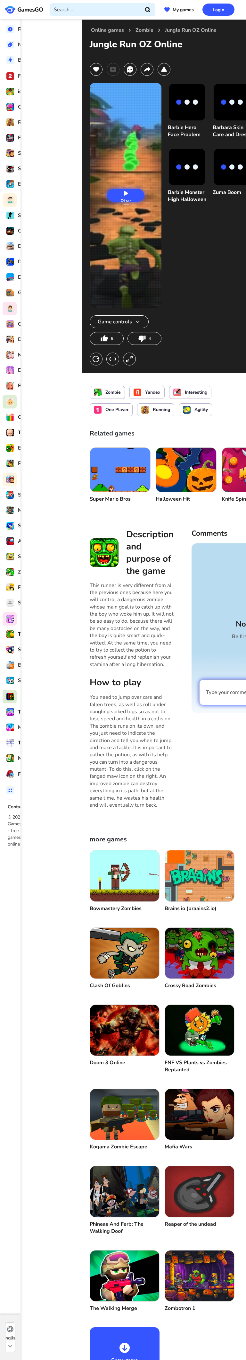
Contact (16, 807)
